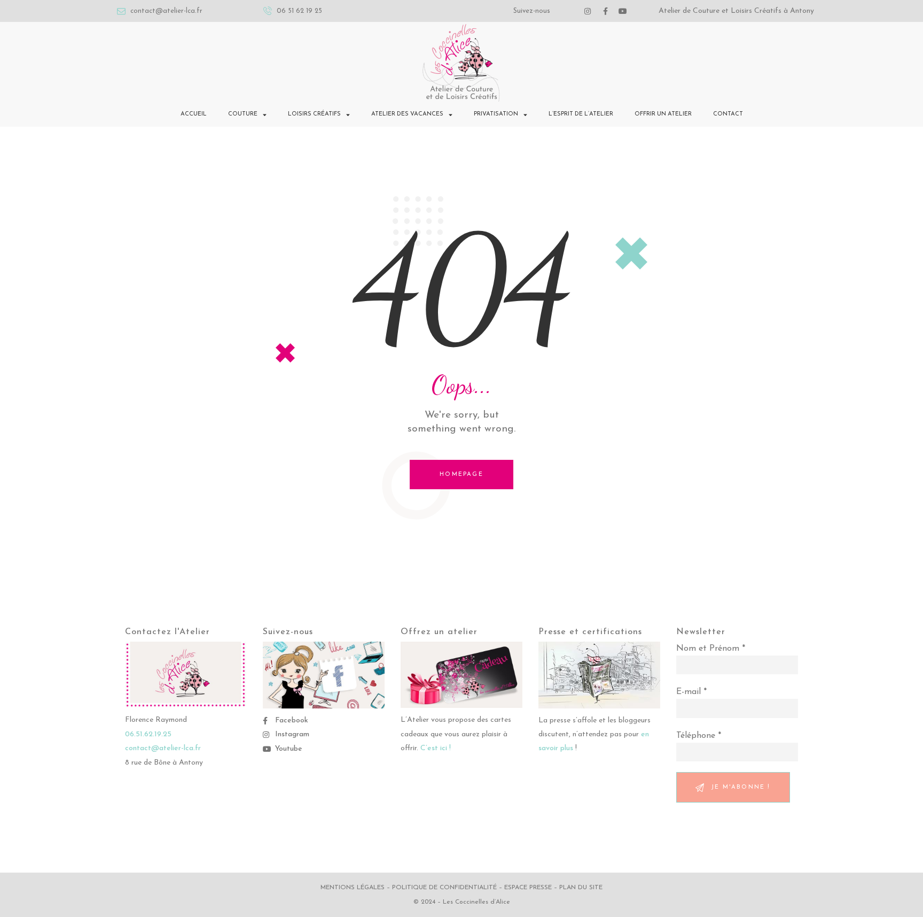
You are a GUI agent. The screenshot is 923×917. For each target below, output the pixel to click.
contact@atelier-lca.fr (163, 748)
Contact (728, 114)
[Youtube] (622, 11)
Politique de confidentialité (444, 887)
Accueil (194, 114)
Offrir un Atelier (663, 114)
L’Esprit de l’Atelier (581, 114)
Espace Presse (528, 887)
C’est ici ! (435, 748)
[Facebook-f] (605, 11)
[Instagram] (587, 11)
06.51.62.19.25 (148, 734)
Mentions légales (352, 887)
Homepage (461, 474)
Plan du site (581, 887)
